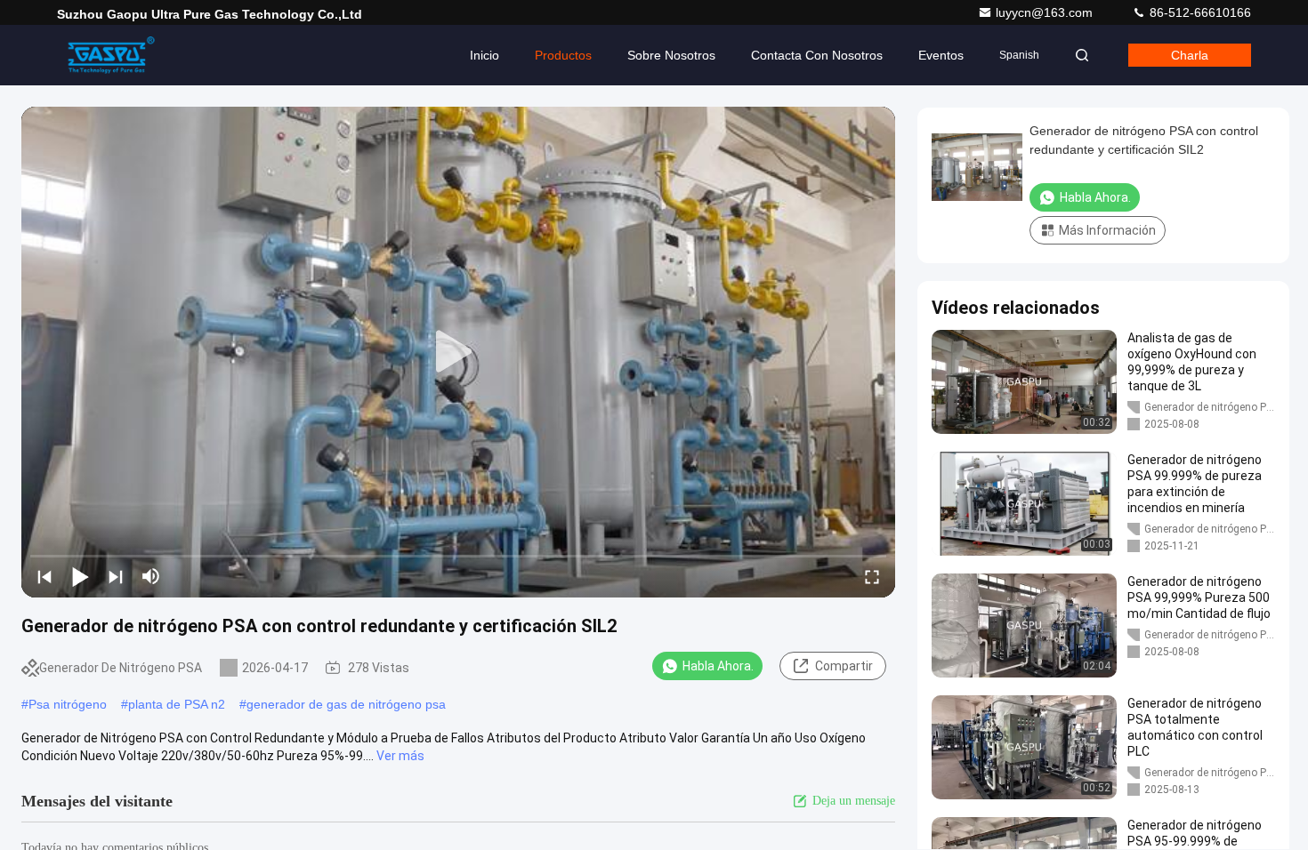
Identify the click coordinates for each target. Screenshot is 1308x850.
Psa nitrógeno (67, 704)
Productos (563, 55)
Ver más (400, 756)
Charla (1189, 55)
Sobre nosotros (671, 55)
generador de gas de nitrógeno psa (346, 704)
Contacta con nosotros (817, 55)
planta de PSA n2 (176, 704)
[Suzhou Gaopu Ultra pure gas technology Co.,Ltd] (113, 55)
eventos (941, 55)
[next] (115, 576)
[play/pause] (80, 576)
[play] (458, 352)
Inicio (484, 55)
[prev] (44, 576)
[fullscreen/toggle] (872, 576)
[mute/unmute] (151, 576)
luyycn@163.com (1046, 12)
